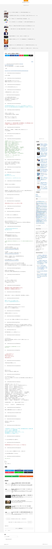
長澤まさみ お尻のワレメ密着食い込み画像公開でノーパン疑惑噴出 (43, 144)
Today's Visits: (8, 539)
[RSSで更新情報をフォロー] (26, 476)
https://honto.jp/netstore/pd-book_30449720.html (12, 253)
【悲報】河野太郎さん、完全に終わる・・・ (41, 219)
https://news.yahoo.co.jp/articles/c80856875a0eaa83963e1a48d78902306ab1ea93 (16, 70)
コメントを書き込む (19, 528)
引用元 (32, 61)
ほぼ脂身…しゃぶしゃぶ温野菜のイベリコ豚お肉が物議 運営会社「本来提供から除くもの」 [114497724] (41, 241)
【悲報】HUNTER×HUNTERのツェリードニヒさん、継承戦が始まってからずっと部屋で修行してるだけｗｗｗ (41, 203)
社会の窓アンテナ (38, 196)
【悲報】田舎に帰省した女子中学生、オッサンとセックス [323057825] (43, 183)
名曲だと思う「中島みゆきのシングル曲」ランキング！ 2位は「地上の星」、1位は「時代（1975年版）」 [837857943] (41, 237)
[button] (46, 225)
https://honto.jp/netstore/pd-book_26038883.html (12, 249)
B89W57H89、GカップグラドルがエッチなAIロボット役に (43, 174)
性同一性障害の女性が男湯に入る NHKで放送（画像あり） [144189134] (44, 170)
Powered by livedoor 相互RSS (40, 223)
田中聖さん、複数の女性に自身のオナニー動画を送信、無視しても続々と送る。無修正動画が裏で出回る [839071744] (42, 155)
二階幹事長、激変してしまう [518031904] (40, 249)
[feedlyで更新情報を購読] (12, 476)
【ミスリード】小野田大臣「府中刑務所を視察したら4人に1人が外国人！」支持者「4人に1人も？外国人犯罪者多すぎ (41, 207)
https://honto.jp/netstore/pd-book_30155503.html (12, 260)
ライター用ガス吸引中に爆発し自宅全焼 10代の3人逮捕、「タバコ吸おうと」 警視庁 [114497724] (42, 245)
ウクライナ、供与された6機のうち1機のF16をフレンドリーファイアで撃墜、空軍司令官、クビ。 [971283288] (41, 232)
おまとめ (37, 195)
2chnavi (37, 194)
